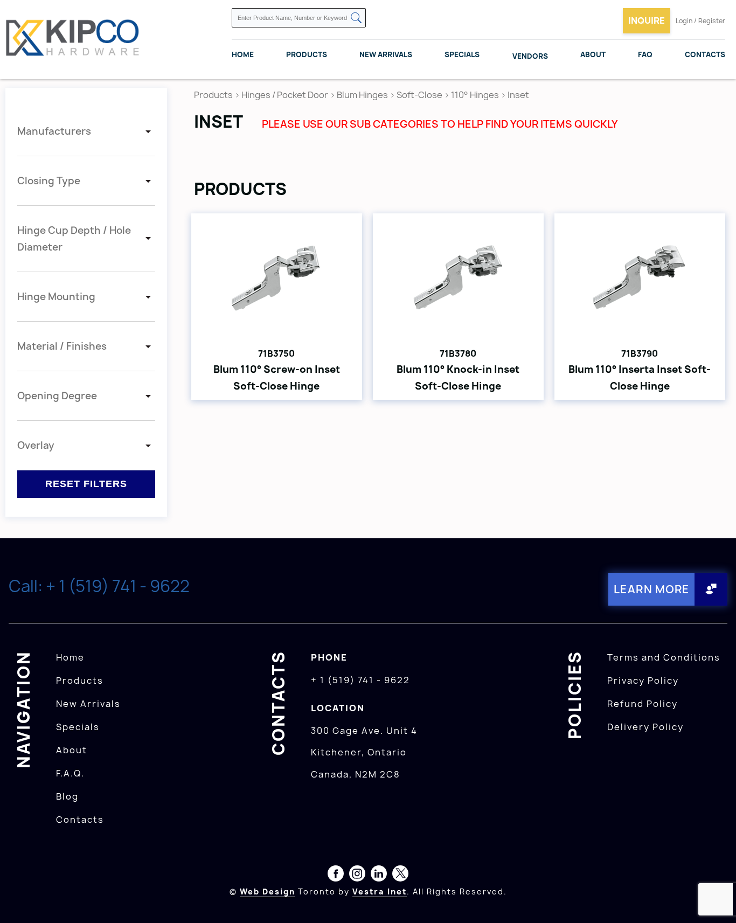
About (593, 54)
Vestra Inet (379, 891)
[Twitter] (400, 875)
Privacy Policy (643, 680)
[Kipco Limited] (72, 39)
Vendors (530, 56)
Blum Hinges (362, 95)
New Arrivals (385, 54)
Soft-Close (419, 95)
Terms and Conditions (663, 657)
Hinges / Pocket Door (284, 95)
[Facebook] (336, 875)
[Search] (356, 18)
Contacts (705, 54)
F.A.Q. (70, 773)
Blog (67, 796)
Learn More (652, 589)
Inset (518, 95)
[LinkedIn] (379, 875)
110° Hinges (475, 95)
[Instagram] (357, 875)
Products (306, 54)
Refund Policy (642, 704)
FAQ (645, 54)
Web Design (267, 891)
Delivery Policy (645, 727)
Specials (462, 54)
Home (243, 54)
